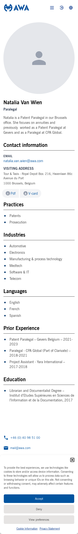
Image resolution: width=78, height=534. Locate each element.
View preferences (39, 519)
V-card (33, 193)
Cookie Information (27, 528)
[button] (72, 460)
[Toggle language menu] (71, 8)
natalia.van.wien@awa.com (23, 161)
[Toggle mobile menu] (52, 7)
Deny (39, 509)
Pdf (13, 193)
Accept (39, 498)
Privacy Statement (50, 528)
